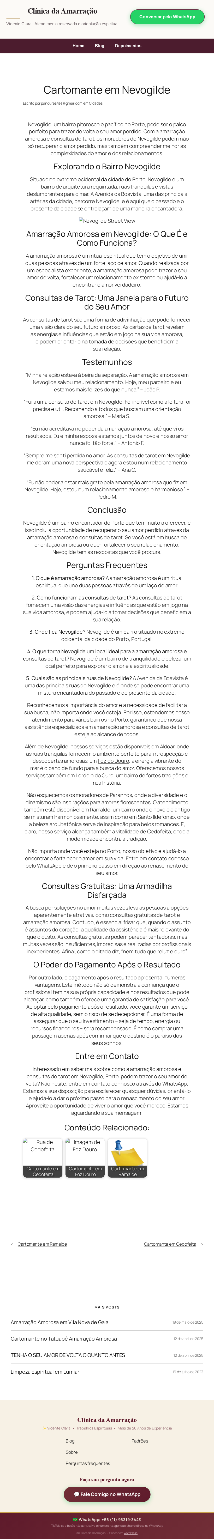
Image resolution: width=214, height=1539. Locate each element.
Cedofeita (159, 831)
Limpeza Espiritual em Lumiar (45, 1372)
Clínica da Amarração (62, 11)
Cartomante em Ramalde (42, 1244)
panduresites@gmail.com (61, 103)
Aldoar (167, 746)
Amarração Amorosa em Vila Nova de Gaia (60, 1322)
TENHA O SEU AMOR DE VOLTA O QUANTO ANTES (68, 1355)
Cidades (95, 103)
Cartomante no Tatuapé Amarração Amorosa (64, 1339)
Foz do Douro (113, 760)
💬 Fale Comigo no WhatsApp (107, 1494)
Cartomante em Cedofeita (170, 1244)
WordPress (131, 1533)
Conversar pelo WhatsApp (167, 17)
